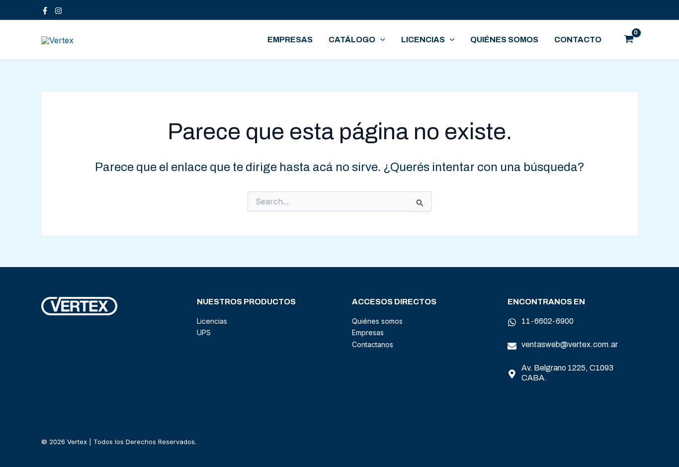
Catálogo (352, 39)
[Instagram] (58, 10)
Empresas (290, 39)
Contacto (577, 39)
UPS (204, 332)
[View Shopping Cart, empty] (628, 39)
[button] (380, 40)
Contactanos (372, 344)
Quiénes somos (504, 39)
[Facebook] (45, 10)
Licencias (423, 39)
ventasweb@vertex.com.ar (569, 344)
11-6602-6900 (547, 321)
